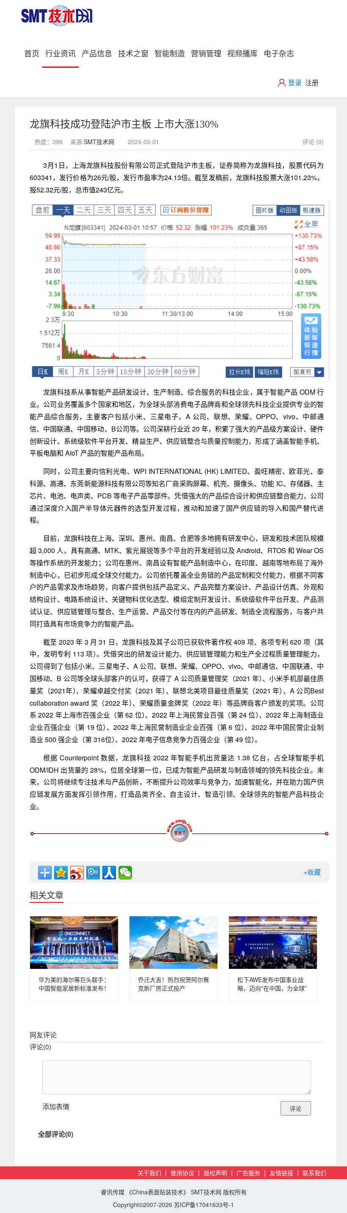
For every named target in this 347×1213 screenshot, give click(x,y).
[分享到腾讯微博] (93, 872)
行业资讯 (60, 52)
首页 (33, 52)
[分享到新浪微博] (77, 872)
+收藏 (312, 872)
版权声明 (215, 1173)
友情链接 (281, 1173)
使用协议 (182, 1173)
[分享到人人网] (109, 872)
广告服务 (248, 1173)
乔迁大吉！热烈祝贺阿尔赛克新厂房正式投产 (173, 983)
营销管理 (206, 52)
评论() (40, 1047)
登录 (295, 82)
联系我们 (314, 1173)
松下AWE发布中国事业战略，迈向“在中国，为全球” (272, 983)
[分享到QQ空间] (61, 872)
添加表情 (55, 1106)
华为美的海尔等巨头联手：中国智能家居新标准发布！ (74, 983)
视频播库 (242, 52)
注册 (312, 82)
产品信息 (97, 52)
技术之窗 (133, 52)
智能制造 (169, 52)
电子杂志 (279, 52)
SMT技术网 (99, 141)
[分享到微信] (125, 872)
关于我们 (149, 1173)
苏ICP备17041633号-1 (204, 1204)
